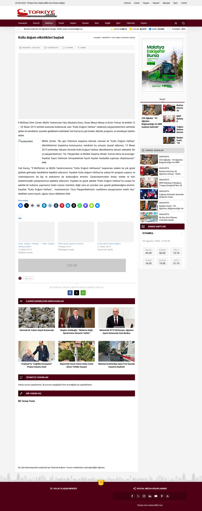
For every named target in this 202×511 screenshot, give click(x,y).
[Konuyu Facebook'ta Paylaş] (70, 292)
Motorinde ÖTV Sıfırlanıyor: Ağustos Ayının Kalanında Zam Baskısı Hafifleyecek (117, 333)
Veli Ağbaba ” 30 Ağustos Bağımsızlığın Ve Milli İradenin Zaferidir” (152, 122)
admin (83, 47)
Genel (162, 99)
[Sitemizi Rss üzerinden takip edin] (167, 496)
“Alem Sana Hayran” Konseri (70, 243)
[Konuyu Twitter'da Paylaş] (76, 292)
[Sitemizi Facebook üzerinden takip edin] (132, 496)
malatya (28, 278)
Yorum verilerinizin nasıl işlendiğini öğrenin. (85, 467)
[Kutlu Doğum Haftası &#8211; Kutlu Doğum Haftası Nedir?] (36, 232)
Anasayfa (97, 37)
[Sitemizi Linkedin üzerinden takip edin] (150, 496)
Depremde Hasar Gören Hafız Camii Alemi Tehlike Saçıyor (76, 365)
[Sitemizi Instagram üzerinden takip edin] (144, 496)
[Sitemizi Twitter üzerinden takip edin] (138, 496)
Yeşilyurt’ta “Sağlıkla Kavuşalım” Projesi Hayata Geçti (36, 365)
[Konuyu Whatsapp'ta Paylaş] (83, 292)
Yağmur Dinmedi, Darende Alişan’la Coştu (180, 132)
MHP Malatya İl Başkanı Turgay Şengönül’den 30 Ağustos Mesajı (170, 185)
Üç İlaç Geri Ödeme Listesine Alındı (168, 218)
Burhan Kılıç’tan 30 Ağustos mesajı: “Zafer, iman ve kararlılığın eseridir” (56, 29)
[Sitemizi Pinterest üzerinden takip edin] (162, 496)
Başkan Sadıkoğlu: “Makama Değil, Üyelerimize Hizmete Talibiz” (76, 331)
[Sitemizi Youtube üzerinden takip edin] (156, 496)
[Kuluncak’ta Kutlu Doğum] (115, 232)
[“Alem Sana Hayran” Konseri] (76, 232)
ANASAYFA (106, 37)
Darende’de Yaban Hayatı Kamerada (37, 330)
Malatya (36, 47)
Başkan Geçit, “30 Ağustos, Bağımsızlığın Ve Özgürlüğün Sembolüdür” (171, 208)
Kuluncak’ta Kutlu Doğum (109, 243)
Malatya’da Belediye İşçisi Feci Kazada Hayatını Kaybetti (116, 365)
